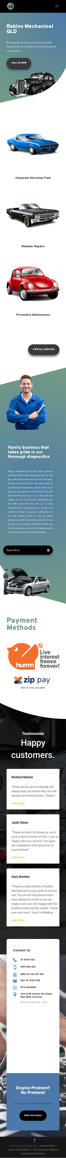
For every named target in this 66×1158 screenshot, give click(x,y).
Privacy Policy (47, 1145)
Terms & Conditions (19, 1149)
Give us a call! (33, 1115)
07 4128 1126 (28, 959)
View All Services (44, 349)
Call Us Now (18, 63)
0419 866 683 (28, 967)
